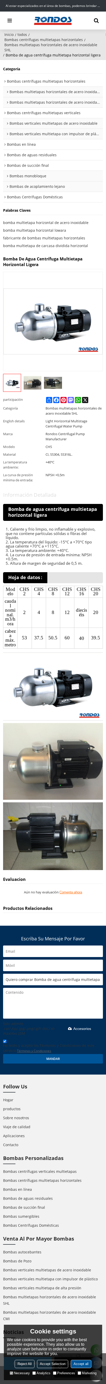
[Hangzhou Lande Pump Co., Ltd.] (53, 20)
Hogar (8, 1099)
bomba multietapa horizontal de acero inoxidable (46, 222)
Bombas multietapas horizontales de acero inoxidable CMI (49, 1315)
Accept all (81, 1364)
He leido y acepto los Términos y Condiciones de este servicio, (48, 1048)
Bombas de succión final (24, 1207)
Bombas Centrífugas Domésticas (31, 1225)
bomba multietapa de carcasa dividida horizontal (45, 245)
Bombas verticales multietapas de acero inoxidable (47, 1270)
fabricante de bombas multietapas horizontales (44, 238)
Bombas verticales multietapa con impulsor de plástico (50, 1278)
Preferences (66, 1373)
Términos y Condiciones (34, 1051)
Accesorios (82, 1029)
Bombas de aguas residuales (28, 1198)
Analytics (43, 1373)
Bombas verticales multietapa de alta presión (42, 1287)
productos (12, 1108)
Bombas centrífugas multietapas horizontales (43, 39)
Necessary (22, 1373)
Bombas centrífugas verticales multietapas (40, 1171)
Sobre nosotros (16, 1117)
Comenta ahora (70, 892)
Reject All (24, 1364)
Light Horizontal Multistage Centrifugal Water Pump (66, 423)
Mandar (53, 1059)
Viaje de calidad (16, 1126)
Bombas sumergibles (21, 1216)
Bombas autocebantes (22, 1252)
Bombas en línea (17, 1189)
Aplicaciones (14, 1135)
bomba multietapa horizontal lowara (34, 230)
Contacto (10, 1144)
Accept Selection (52, 1364)
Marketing (89, 1373)
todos (22, 34)
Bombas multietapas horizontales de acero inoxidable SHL (50, 47)
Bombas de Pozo (17, 1261)
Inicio (9, 34)
